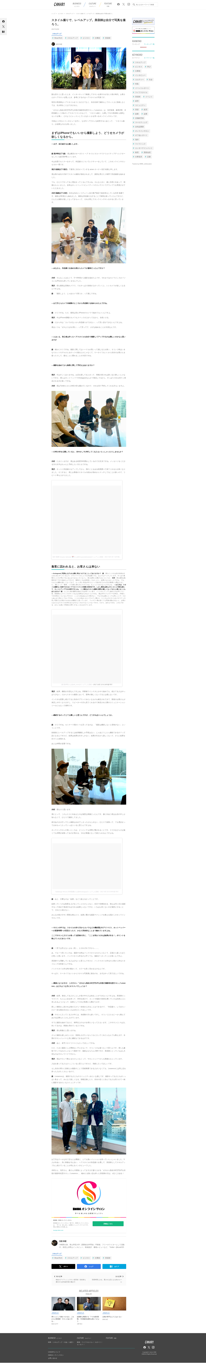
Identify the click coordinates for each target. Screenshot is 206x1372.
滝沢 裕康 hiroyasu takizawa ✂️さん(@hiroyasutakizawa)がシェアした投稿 (77, 557)
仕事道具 (138, 157)
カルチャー (139, 79)
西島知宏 (147, 152)
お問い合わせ (52, 1358)
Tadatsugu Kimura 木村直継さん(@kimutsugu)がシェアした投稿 (77, 891)
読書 (149, 157)
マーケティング (141, 122)
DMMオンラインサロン (56, 1355)
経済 (145, 109)
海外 (137, 139)
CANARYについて (54, 1352)
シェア (91, 1266)
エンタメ (80, 1344)
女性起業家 (139, 127)
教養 (78, 1342)
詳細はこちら (108, 1224)
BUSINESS (55, 1338)
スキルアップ (56, 34)
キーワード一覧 (149, 58)
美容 (137, 109)
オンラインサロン (142, 131)
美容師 (107, 38)
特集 (137, 84)
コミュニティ (140, 105)
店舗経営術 (139, 118)
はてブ (116, 1266)
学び (149, 67)
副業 (137, 114)
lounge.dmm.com (58, 1230)
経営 (137, 101)
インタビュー (140, 75)
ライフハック (140, 144)
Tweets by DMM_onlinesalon (142, 164)
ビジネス (86, 38)
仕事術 (97, 38)
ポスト (66, 1266)
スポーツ (98, 1342)
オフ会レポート (141, 135)
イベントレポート (142, 88)
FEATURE (111, 1338)
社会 (150, 79)
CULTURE (84, 1338)
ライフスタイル (141, 92)
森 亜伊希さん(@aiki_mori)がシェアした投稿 (76, 684)
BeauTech (58, 38)
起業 (145, 114)
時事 (49, 1342)
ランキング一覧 (149, 44)
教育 (137, 152)
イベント (148, 97)
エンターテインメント (143, 148)
